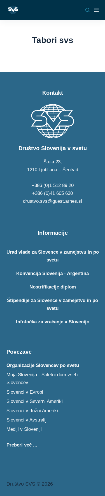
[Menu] (96, 9)
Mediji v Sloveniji (24, 429)
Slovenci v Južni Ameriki (32, 410)
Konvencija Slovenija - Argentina (52, 273)
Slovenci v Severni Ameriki (34, 401)
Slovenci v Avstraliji (27, 420)
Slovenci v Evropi (24, 392)
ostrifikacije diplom (52, 287)
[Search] (87, 10)
